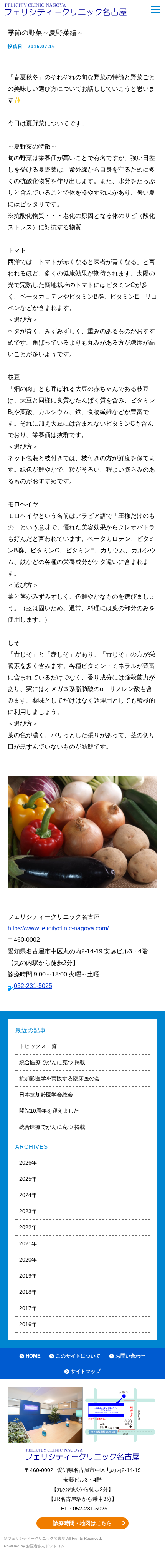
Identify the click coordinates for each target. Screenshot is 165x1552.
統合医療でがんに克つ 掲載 (52, 1062)
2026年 (28, 1163)
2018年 (28, 1292)
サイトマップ (86, 1371)
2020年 (28, 1260)
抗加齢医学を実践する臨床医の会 (59, 1078)
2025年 (28, 1179)
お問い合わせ (130, 1356)
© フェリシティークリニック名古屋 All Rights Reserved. (53, 1538)
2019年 (28, 1276)
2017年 (28, 1308)
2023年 (28, 1211)
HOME (33, 1356)
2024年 (28, 1195)
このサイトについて (78, 1356)
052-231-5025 (33, 986)
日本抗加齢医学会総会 (46, 1094)
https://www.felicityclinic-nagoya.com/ (58, 928)
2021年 (28, 1243)
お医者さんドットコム (45, 1546)
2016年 (28, 1324)
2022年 (28, 1227)
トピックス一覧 (38, 1046)
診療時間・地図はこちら (82, 1523)
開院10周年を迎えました (49, 1111)
